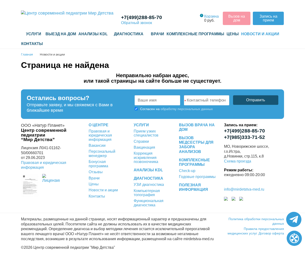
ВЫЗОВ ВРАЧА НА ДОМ (197, 127)
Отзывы (96, 172)
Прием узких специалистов (146, 133)
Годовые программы (197, 177)
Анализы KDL (93, 34)
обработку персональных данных (187, 109)
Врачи (157, 34)
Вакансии (97, 145)
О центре (98, 125)
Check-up (187, 171)
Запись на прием (268, 18)
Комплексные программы (195, 34)
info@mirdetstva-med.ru (244, 189)
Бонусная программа (98, 164)
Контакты (32, 44)
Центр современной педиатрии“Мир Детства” (43, 135)
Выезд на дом (61, 34)
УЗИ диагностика (149, 185)
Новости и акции (260, 34)
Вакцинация (144, 147)
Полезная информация (193, 187)
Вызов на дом (236, 18)
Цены (233, 34)
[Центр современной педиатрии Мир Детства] (67, 12)
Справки (141, 141)
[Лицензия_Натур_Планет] (29, 185)
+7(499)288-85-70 (141, 17)
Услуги (33, 34)
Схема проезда (237, 161)
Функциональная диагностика (148, 203)
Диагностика (148, 178)
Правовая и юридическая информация (100, 135)
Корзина (211, 16)
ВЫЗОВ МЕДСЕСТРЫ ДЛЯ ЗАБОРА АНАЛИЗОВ (196, 145)
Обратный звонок (136, 23)
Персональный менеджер (102, 153)
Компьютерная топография (147, 193)
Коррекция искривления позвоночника (146, 157)
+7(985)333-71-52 (244, 137)
